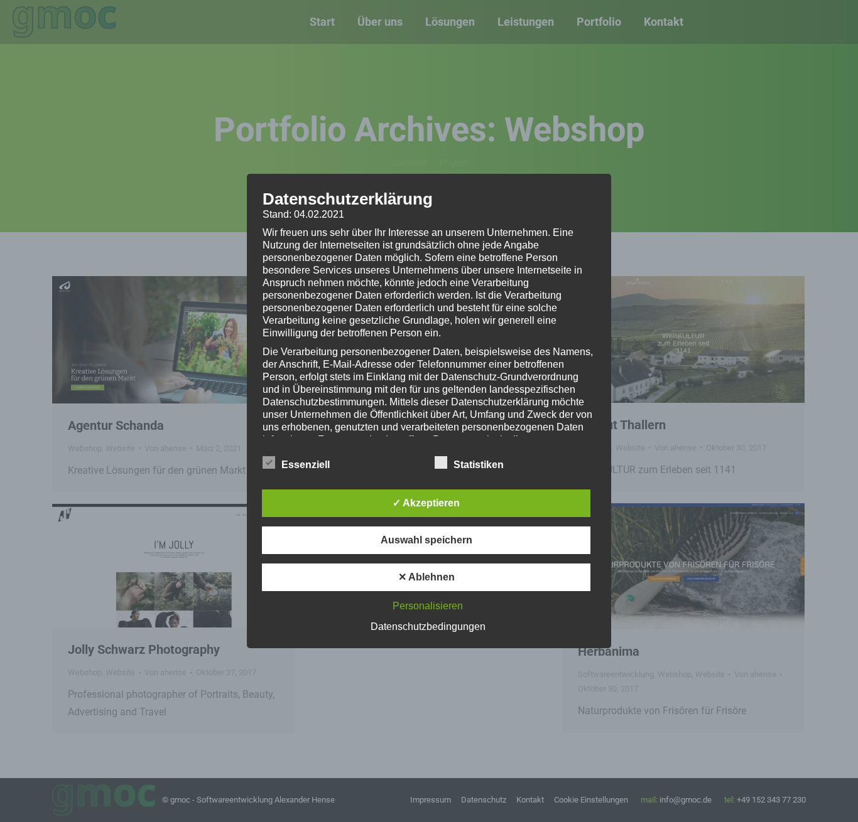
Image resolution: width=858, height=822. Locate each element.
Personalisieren (428, 605)
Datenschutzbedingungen (428, 626)
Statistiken (478, 464)
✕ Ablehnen (426, 577)
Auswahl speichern (426, 540)
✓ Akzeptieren (426, 503)
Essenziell (305, 464)
